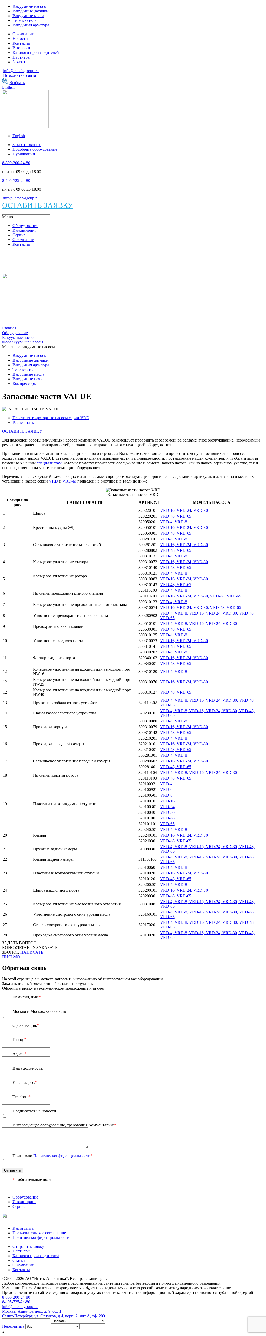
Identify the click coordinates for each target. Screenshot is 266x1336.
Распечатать (23, 422)
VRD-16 (167, 510)
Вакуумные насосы (29, 6)
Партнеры (21, 57)
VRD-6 (166, 789)
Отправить (12, 1170)
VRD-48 (167, 516)
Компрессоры (24, 383)
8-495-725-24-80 (16, 180)
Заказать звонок (26, 144)
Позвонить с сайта (19, 75)
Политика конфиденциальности (40, 1237)
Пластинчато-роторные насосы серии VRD (50, 418)
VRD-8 (181, 522)
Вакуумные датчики (30, 11)
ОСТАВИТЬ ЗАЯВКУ (37, 205)
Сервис (18, 235)
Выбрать (17, 82)
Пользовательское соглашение (39, 1233)
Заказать (19, 62)
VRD (53, 481)
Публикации (23, 154)
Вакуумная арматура (30, 25)
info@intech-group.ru (21, 70)
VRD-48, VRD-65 (175, 550)
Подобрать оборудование (34, 149)
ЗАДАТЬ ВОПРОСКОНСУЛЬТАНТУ (19, 945)
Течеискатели (24, 20)
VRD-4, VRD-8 (173, 556)
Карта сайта (23, 1228)
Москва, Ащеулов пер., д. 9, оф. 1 (31, 1311)
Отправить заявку (28, 1246)
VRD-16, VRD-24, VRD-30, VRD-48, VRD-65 (200, 596)
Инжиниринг (24, 230)
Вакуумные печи (27, 379)
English (8, 87)
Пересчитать (13, 1326)
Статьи (18, 1260)
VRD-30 (200, 510)
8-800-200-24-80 (16, 163)
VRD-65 (184, 516)
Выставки (21, 48)
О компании (23, 34)
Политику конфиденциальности (61, 1156)
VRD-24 (184, 510)
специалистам (49, 463)
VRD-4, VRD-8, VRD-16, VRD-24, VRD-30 (198, 623)
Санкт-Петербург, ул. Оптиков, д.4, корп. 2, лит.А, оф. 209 (53, 1316)
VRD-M (69, 481)
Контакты (21, 43)
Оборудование (25, 225)
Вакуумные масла (28, 15)
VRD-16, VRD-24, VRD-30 (184, 544)
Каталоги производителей (35, 52)
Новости (20, 38)
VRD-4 (166, 522)
